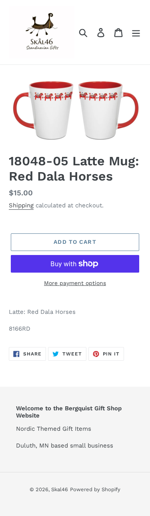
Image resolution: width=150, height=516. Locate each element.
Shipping (21, 205)
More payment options (75, 283)
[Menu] (136, 32)
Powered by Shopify (95, 489)
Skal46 (59, 489)
